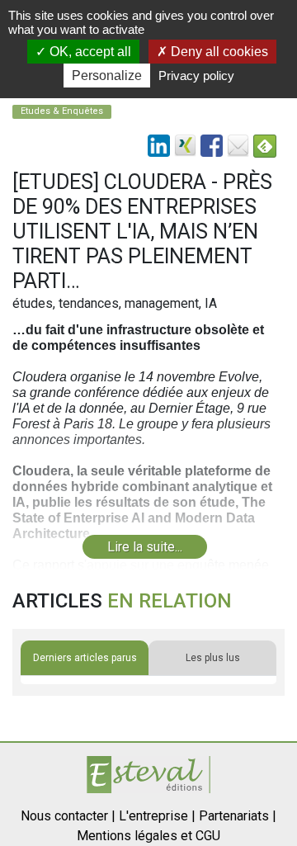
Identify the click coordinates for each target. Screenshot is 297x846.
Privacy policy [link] (196, 76)
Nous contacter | (68, 816)
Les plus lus (213, 658)
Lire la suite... (144, 547)
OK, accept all (88, 52)
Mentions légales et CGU (148, 836)
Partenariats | (237, 816)
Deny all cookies (217, 52)
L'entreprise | (157, 816)
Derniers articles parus (85, 658)
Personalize (107, 76)
